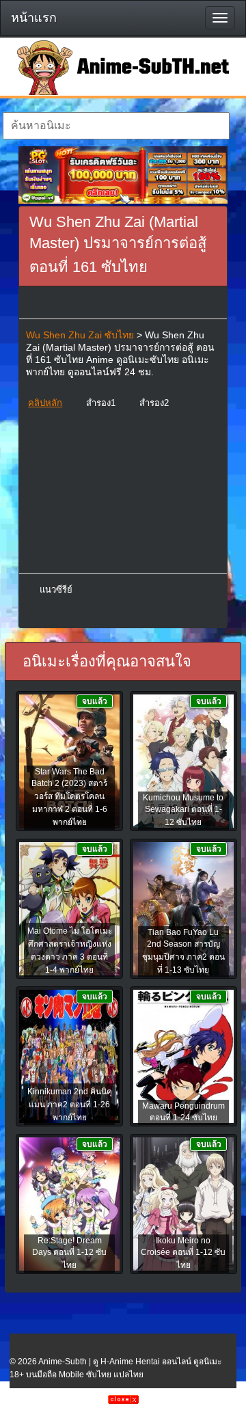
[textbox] (116, 125)
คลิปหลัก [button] (45, 403)
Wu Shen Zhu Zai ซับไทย (80, 334)
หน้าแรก (34, 18)
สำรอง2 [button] (154, 403)
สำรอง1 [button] (100, 403)
